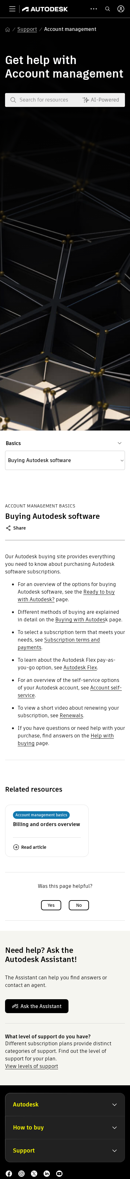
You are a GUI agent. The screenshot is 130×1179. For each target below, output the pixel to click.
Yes (51, 905)
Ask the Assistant (41, 1006)
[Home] (45, 9)
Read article (33, 847)
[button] (65, 460)
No (79, 905)
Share (19, 528)
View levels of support (31, 1066)
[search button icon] (108, 9)
